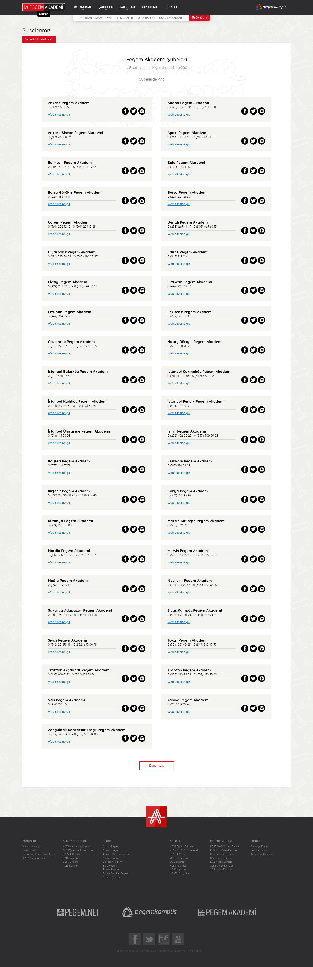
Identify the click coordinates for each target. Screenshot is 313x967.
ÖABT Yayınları (179, 858)
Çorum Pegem (111, 877)
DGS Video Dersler (221, 862)
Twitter (149, 939)
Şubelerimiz (46, 39)
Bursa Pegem (111, 869)
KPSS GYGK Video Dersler (225, 846)
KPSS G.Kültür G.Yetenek (184, 850)
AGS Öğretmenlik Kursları (78, 850)
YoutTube (178, 939)
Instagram (164, 939)
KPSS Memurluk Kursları (77, 846)
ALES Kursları (71, 865)
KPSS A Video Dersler (223, 854)
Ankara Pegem (111, 850)
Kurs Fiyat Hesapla (261, 854)
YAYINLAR (149, 7)
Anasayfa (30, 39)
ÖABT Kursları (71, 858)
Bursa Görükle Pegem (116, 873)
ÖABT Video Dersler (222, 858)
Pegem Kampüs (149, 912)
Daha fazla (156, 765)
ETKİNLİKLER (125, 18)
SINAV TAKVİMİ (104, 18)
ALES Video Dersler (221, 865)
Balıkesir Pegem (112, 862)
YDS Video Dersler (221, 869)
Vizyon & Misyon (32, 846)
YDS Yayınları (178, 869)
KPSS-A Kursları (72, 854)
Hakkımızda (29, 850)
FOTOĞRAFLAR (145, 18)
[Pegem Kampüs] (271, 7)
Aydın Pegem (111, 858)
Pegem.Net (78, 912)
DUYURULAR (84, 18)
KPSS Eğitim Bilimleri (182, 846)
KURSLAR (127, 7)
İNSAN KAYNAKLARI (170, 18)
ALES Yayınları (178, 865)
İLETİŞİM (170, 7)
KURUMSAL (83, 7)
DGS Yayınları (178, 862)
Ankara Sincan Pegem (116, 854)
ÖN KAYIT (201, 17)
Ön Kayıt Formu (259, 846)
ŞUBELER (106, 7)
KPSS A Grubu (178, 854)
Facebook (135, 939)
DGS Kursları (70, 862)
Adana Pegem (111, 846)
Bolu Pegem (110, 865)
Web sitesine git (59, 114)
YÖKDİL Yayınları (180, 873)
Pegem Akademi (227, 912)
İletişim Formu (258, 850)
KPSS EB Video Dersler (223, 850)
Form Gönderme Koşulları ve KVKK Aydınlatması (39, 856)
